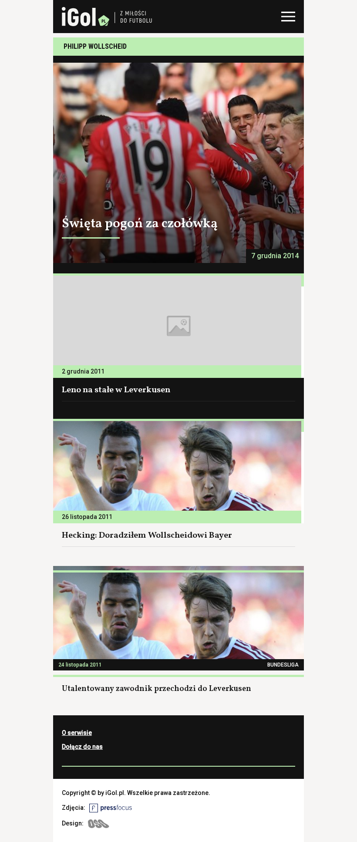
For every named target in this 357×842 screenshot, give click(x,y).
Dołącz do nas (82, 746)
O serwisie (77, 732)
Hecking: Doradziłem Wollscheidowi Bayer (147, 535)
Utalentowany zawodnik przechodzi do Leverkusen (156, 689)
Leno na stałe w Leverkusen (116, 390)
